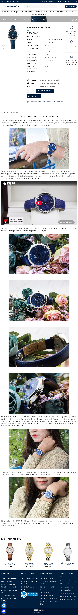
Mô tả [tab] (3, 112)
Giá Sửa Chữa (70, 12)
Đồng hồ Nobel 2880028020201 (29, 564)
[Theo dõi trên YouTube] (65, 1)
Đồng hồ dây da (37, 101)
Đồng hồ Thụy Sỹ (26, 12)
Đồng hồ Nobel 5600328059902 (10, 564)
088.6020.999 (34, 96)
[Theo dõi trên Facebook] (55, 1)
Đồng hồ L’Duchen (50, 42)
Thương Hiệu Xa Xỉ (41, 12)
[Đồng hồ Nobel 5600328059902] (10, 551)
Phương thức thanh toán (67, 593)
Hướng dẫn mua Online (67, 599)
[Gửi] (55, 6)
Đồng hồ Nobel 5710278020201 (48, 564)
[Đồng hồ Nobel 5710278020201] (49, 551)
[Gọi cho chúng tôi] (61, 1)
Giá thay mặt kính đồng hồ (48, 598)
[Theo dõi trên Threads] (60, 1)
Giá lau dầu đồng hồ (46, 592)
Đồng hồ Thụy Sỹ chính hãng (53, 39)
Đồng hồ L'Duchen (37, 19)
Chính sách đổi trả (65, 590)
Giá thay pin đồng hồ (46, 578)
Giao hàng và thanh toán (68, 596)
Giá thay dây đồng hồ (47, 595)
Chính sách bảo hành (66, 584)
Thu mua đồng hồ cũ (39, 15)
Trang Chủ (5, 12)
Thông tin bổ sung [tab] (12, 112)
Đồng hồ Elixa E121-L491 (68, 563)
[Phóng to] (3, 47)
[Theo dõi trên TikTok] (58, 1)
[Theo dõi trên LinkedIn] (63, 1)
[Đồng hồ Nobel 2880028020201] (29, 551)
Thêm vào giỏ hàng (45, 91)
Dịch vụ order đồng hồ (47, 1)
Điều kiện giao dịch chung (68, 581)
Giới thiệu (14, 12)
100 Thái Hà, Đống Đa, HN (29, 578)
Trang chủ (5, 19)
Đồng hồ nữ (55, 101)
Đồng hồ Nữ (48, 51)
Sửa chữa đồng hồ (56, 12)
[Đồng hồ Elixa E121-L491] (68, 551)
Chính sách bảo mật (66, 587)
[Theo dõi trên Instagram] (56, 1)
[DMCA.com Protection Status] (39, 610)
